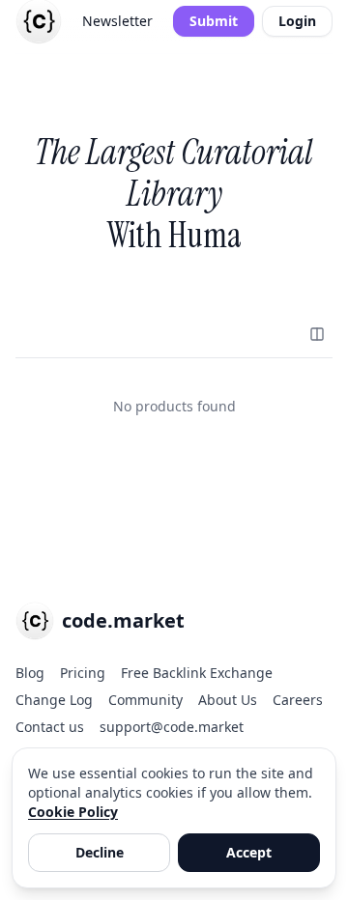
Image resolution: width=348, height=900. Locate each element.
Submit (213, 21)
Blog (29, 672)
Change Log (54, 699)
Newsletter (117, 21)
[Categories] (317, 334)
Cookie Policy (73, 811)
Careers (298, 699)
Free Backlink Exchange (197, 672)
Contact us (49, 726)
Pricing (82, 672)
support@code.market (172, 726)
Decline (99, 852)
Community (145, 699)
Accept (249, 852)
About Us (227, 699)
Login (297, 21)
